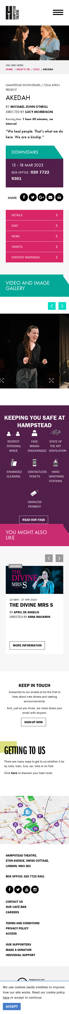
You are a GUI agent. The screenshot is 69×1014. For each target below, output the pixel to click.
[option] (34, 43)
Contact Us (14, 902)
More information (27, 645)
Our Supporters (18, 944)
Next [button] (62, 306)
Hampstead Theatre (12, 13)
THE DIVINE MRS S (31, 605)
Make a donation (18, 950)
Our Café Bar (16, 907)
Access (11, 933)
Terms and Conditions (22, 923)
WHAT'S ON (23, 69)
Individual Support (20, 955)
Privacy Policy (17, 928)
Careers (12, 912)
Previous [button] (52, 306)
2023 (36, 69)
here (6, 997)
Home (9, 69)
